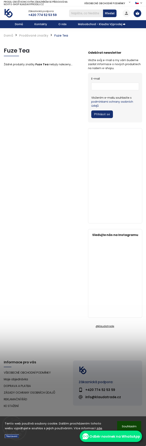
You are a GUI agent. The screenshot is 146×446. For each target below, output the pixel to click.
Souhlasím (129, 426)
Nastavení (11, 436)
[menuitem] (22, 24)
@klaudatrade (105, 326)
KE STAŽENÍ (11, 406)
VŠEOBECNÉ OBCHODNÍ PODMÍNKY (104, 3)
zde (99, 428)
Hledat (110, 13)
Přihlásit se (102, 114)
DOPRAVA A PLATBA (17, 386)
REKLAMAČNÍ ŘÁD (15, 399)
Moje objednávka (16, 379)
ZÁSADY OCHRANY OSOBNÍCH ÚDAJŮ (29, 393)
